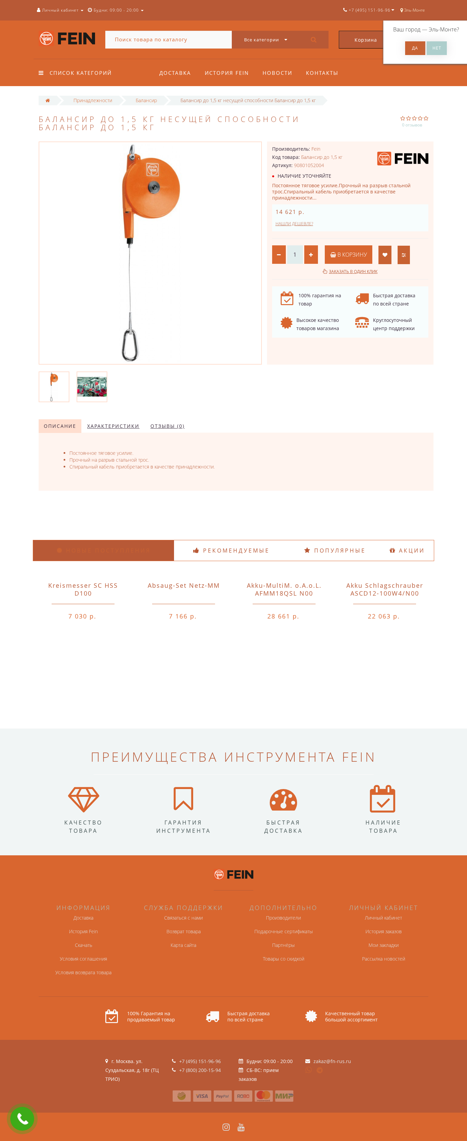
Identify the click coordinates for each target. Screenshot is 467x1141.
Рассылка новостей (383, 958)
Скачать (83, 945)
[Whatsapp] (308, 1069)
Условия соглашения (83, 958)
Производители (283, 917)
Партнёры (283, 945)
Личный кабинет (383, 917)
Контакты (322, 72)
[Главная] (47, 100)
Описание (60, 426)
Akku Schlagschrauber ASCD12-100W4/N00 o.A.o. (384, 593)
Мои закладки (384, 945)
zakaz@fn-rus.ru (332, 1061)
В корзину (351, 254)
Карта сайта (183, 945)
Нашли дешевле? (294, 224)
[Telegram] (320, 1070)
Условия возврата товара (83, 972)
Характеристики (113, 426)
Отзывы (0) (167, 426)
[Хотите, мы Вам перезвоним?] (22, 1118)
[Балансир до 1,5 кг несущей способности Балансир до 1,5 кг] (54, 386)
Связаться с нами (183, 917)
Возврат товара (183, 931)
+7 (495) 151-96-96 (200, 1061)
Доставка (175, 72)
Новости (277, 72)
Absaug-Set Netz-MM (184, 585)
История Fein (227, 72)
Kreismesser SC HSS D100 (83, 589)
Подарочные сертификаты (283, 931)
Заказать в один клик (353, 271)
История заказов (383, 931)
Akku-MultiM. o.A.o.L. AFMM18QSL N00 (284, 589)
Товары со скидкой (283, 958)
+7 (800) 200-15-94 (200, 1070)
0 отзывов (412, 125)
